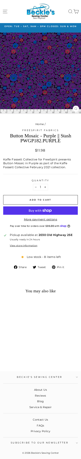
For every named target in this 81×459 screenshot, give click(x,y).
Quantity (40, 180)
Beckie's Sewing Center (39, 377)
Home (39, 124)
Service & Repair (40, 407)
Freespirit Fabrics (40, 130)
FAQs (40, 425)
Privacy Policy (40, 431)
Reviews (40, 395)
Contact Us (40, 419)
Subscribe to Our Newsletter (39, 442)
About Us (40, 389)
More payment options (40, 219)
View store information (23, 245)
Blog (40, 401)
